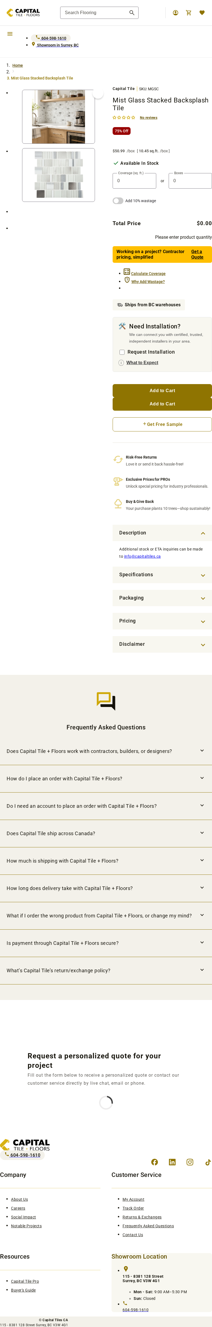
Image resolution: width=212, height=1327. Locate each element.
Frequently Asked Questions (148, 1226)
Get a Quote (197, 254)
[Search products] (132, 12)
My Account (133, 1199)
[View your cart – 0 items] (189, 12)
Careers (18, 1208)
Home (17, 65)
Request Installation (151, 352)
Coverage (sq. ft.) (131, 173)
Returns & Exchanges (142, 1217)
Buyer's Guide (23, 1290)
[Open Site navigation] (10, 33)
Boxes (178, 173)
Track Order (133, 1208)
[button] (124, 117)
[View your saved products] (202, 12)
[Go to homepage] (20, 13)
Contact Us (133, 1235)
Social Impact (23, 1217)
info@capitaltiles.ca (142, 556)
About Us (19, 1199)
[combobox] (99, 13)
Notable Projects (26, 1226)
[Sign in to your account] (175, 12)
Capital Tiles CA (55, 1320)
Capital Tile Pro (25, 1281)
